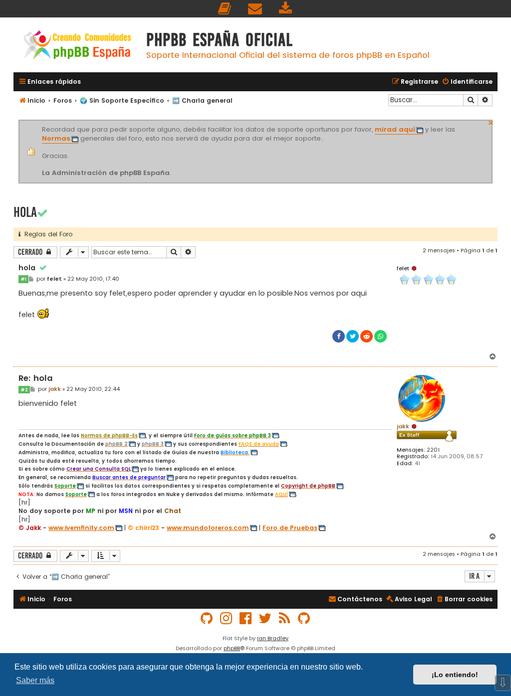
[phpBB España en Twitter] (265, 618)
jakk (403, 426)
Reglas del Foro (46, 234)
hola (25, 212)
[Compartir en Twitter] (352, 336)
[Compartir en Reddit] (366, 336)
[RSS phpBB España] (285, 618)
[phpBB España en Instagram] (227, 618)
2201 (433, 450)
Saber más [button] (35, 680)
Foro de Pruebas (289, 528)
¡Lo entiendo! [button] (455, 675)
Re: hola (35, 378)
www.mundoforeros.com (208, 528)
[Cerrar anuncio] (491, 122)
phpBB (232, 648)
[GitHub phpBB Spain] (207, 618)
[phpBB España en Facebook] (246, 618)
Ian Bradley (272, 638)
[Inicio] (77, 46)
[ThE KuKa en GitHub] (304, 618)
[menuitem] (225, 8)
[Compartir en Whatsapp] (380, 336)
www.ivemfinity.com (81, 528)
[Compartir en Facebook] (338, 336)
